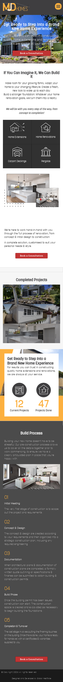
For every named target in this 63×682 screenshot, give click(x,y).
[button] (58, 6)
